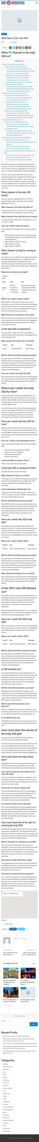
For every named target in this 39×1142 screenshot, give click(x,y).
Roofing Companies (8, 1120)
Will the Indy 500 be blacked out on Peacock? (20, 133)
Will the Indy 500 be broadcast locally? (18, 109)
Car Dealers (6, 1080)
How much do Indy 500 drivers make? (18, 157)
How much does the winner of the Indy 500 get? (16, 137)
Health (5, 1096)
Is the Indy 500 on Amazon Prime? (17, 100)
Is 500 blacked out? (10, 128)
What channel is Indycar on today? (17, 104)
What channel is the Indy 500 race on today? (20, 71)
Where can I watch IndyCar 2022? (17, 113)
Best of (4, 34)
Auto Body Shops (7, 1066)
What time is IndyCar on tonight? (17, 78)
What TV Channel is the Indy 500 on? (13, 64)
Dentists (5, 1085)
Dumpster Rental (7, 1088)
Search (3, 1021)
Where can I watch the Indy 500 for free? (14, 93)
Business (5, 1077)
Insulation (5, 1104)
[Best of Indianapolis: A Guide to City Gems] (10, 992)
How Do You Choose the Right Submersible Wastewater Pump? (20, 1043)
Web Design (6, 1131)
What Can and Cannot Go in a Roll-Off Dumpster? (16, 1036)
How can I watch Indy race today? (17, 73)
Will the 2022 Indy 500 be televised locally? (20, 89)
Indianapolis (6, 1101)
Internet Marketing (8, 1107)
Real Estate (6, 1115)
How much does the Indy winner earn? (16, 140)
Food (4, 1091)
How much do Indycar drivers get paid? (19, 159)
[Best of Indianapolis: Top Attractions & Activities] (10, 973)
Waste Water (6, 1128)
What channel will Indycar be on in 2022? (19, 86)
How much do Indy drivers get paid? (18, 148)
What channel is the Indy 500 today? (15, 66)
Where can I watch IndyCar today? (17, 80)
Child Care (6, 1083)
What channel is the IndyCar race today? (19, 82)
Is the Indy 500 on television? (13, 84)
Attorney (5, 1064)
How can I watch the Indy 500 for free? (16, 95)
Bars (4, 1072)
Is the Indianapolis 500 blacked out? (18, 106)
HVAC (4, 1099)
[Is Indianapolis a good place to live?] (28, 992)
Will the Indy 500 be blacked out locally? (19, 131)
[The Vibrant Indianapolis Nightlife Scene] (28, 973)
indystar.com (9, 924)
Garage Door (6, 1093)
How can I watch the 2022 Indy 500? (18, 91)
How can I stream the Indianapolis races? (19, 97)
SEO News (6, 1123)
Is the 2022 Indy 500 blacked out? (12, 120)
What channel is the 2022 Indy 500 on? (18, 69)
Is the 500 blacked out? (14, 135)
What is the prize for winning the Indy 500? (20, 155)
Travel (5, 1126)
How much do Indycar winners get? (17, 146)
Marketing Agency (8, 1109)
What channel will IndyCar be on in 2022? (19, 117)
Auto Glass (6, 1069)
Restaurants (6, 1117)
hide (22, 61)
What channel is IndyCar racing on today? (17, 75)
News (4, 1112)
